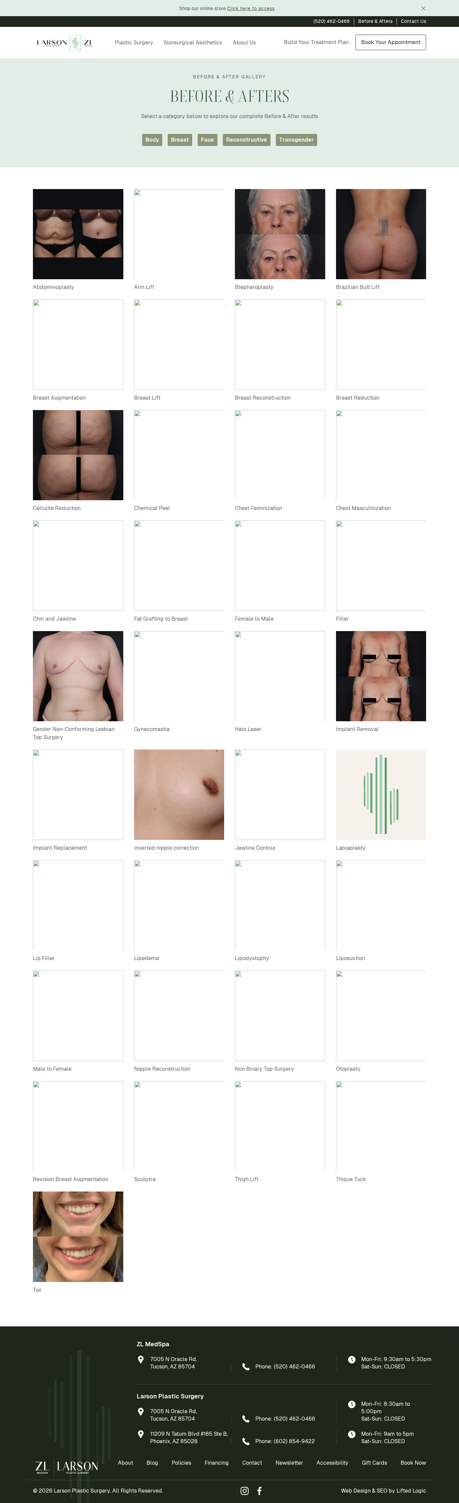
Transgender (296, 140)
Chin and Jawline (54, 619)
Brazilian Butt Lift (358, 287)
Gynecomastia (152, 729)
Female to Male (254, 619)
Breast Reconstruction (263, 398)
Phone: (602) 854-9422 (285, 1441)
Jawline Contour (255, 848)
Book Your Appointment (390, 42)
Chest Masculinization (363, 508)
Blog (152, 1463)
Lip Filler (44, 958)
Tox (37, 1290)
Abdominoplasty (53, 287)
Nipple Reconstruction (162, 1069)
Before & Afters (375, 21)
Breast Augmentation (59, 398)
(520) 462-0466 (332, 21)
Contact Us (413, 21)
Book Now (413, 1463)
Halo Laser (248, 729)
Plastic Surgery (134, 42)
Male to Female (52, 1069)
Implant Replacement (60, 848)
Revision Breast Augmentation (70, 1179)
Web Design (356, 1491)
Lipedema (146, 958)
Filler (342, 619)
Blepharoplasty (254, 287)
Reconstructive (246, 140)
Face (207, 140)
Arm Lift (144, 287)
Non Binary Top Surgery (264, 1069)
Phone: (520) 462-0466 (285, 1366)
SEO (382, 1491)
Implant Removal (357, 729)
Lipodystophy (252, 958)
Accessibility (332, 1463)
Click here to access (251, 8)
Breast (180, 140)
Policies (181, 1463)
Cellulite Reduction (57, 508)
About (125, 1463)
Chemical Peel (152, 508)
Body (152, 140)
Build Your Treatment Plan (316, 42)
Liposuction (350, 958)
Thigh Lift (246, 1179)
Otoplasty (348, 1069)
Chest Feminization (258, 508)
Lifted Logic (411, 1491)
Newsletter (289, 1463)
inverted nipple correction (166, 848)
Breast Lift (147, 398)
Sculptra (145, 1179)
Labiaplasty (351, 848)
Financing (217, 1463)
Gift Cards (374, 1463)
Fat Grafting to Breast (161, 619)
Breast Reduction (357, 398)
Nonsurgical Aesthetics (193, 42)
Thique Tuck (351, 1179)
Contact (252, 1463)
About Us (244, 42)
